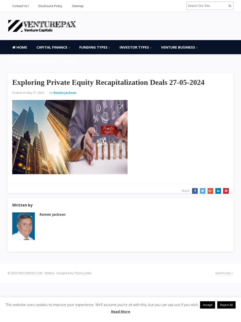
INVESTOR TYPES (134, 47)
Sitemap (78, 6)
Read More (120, 311)
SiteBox (49, 273)
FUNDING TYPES (93, 47)
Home (21, 47)
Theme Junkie (83, 273)
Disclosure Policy (50, 6)
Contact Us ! (20, 6)
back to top (224, 273)
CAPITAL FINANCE (51, 47)
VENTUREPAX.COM (30, 273)
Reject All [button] (226, 305)
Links (71, 61)
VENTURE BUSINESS (178, 47)
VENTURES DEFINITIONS (33, 61)
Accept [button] (207, 305)
